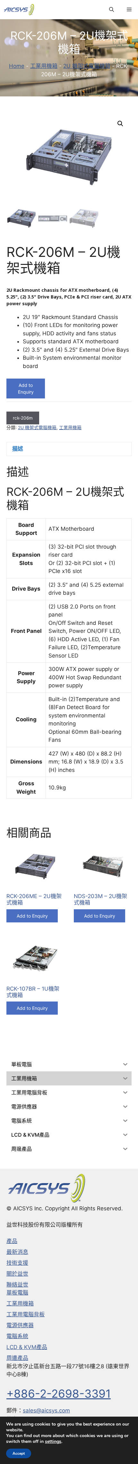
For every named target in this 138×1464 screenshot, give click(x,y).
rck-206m (23, 418)
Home (16, 66)
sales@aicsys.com (46, 1410)
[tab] (69, 449)
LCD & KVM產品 (26, 1347)
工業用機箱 (43, 66)
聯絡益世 (17, 1284)
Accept (19, 1453)
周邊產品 (17, 1358)
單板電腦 (17, 1292)
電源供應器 (20, 1325)
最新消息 (17, 1252)
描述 (17, 449)
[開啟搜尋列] (111, 9)
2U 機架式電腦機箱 (86, 66)
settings (53, 1441)
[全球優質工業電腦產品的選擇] (19, 9)
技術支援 (17, 1263)
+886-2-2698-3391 (58, 1393)
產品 (11, 1241)
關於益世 (17, 1274)
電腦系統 (17, 1336)
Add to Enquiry (26, 388)
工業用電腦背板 (25, 1314)
